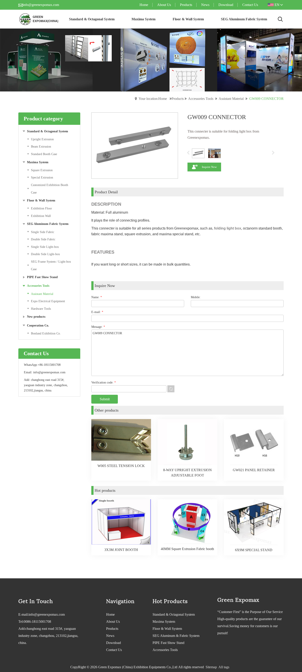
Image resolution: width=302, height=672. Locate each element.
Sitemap (211, 667)
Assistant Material (231, 99)
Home (110, 614)
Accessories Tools (200, 99)
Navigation (120, 601)
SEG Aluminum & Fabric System (176, 636)
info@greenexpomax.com (41, 5)
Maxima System (164, 621)
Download (113, 643)
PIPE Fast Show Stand (168, 643)
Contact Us (114, 650)
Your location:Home (153, 99)
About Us (113, 621)
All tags (223, 667)
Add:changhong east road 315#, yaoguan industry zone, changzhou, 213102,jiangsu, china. (48, 636)
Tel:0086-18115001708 (34, 621)
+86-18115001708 (49, 364)
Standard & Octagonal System (174, 614)
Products (178, 99)
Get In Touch (35, 601)
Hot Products (170, 601)
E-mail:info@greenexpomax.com (41, 614)
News (110, 636)
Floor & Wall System (167, 628)
